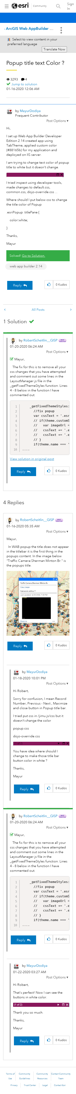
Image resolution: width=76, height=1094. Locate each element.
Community (40, 6)
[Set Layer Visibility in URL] (5, 309)
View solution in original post (32, 459)
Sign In (70, 6)
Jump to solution (24, 84)
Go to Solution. (33, 256)
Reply (17, 285)
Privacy (14, 1085)
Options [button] (61, 30)
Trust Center (30, 1085)
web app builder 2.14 (26, 266)
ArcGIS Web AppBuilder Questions (36, 28)
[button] (57, 121)
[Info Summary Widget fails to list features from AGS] (70, 309)
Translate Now (54, 49)
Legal (45, 1085)
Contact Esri (60, 1085)
